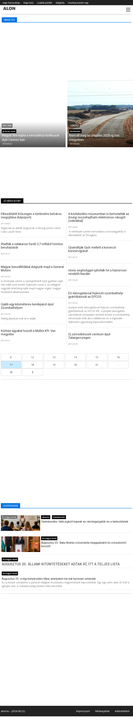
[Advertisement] (67, 50)
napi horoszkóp (11, 2)
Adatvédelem (122, 711)
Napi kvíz (28, 2)
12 (32, 357)
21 (96, 364)
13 (54, 357)
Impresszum (83, 711)
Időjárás (60, 2)
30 (11, 372)
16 (118, 357)
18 (32, 364)
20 (75, 364)
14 (75, 357)
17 (11, 364)
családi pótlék (44, 2)
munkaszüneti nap (78, 2)
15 (96, 357)
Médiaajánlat (102, 711)
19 (54, 364)
